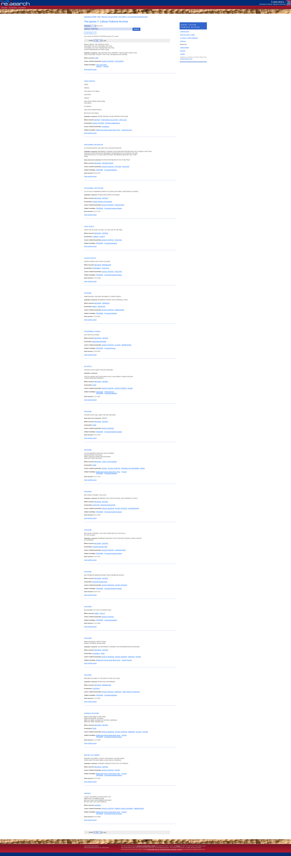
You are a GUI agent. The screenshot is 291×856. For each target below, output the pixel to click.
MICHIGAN (97, 163)
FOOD (94, 385)
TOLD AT (102, 613)
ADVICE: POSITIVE (108, 61)
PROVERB (99, 170)
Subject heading (184, 47)
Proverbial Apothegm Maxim (113, 208)
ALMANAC (97, 805)
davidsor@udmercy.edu (186, 58)
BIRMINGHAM (106, 265)
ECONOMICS (96, 268)
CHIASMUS (105, 126)
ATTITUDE (118, 166)
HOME (96, 613)
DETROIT (97, 120)
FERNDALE (106, 303)
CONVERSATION (133, 508)
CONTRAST (96, 688)
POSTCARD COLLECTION (109, 120)
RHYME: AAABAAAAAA (112, 123)
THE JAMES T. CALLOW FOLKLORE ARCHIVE (132, 17)
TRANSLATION (119, 205)
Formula (106, 66)
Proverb (124, 472)
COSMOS (95, 236)
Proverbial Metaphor (110, 170)
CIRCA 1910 (123, 120)
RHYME (130, 388)
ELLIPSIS (118, 345)
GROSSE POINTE (107, 163)
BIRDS (94, 306)
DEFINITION (101, 306)
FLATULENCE (119, 61)
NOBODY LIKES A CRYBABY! (124, 808)
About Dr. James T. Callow (187, 34)
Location (182, 54)
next (105, 40)
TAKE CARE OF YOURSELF (131, 692)
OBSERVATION (119, 310)
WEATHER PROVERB (99, 341)
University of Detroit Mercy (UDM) (146, 846)
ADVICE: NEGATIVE (108, 508)
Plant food (108, 392)
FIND (98, 17)
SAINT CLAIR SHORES (109, 462)
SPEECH (99, 66)
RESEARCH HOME (90, 17)
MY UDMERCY (22, 7)
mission (178, 846)
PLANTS (102, 236)
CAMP (96, 58)
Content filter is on (90, 33)
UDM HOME (4, 7)
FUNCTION (125, 166)
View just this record (90, 69)
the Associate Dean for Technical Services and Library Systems (164, 849)
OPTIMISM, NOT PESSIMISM (130, 468)
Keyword (182, 50)
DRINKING (131, 732)
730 (97, 65)
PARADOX (131, 657)
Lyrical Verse (103, 65)
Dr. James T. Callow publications (189, 38)
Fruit (112, 392)
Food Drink (99, 392)
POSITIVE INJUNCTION (107, 505)
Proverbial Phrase (110, 348)
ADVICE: (104, 468)
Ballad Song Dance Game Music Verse (108, 130)
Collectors (183, 41)
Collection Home (184, 31)
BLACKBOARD (13, 7)
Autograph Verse (127, 130)
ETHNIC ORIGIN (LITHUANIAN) (102, 201)
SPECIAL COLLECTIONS (109, 17)
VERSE (142, 468)
